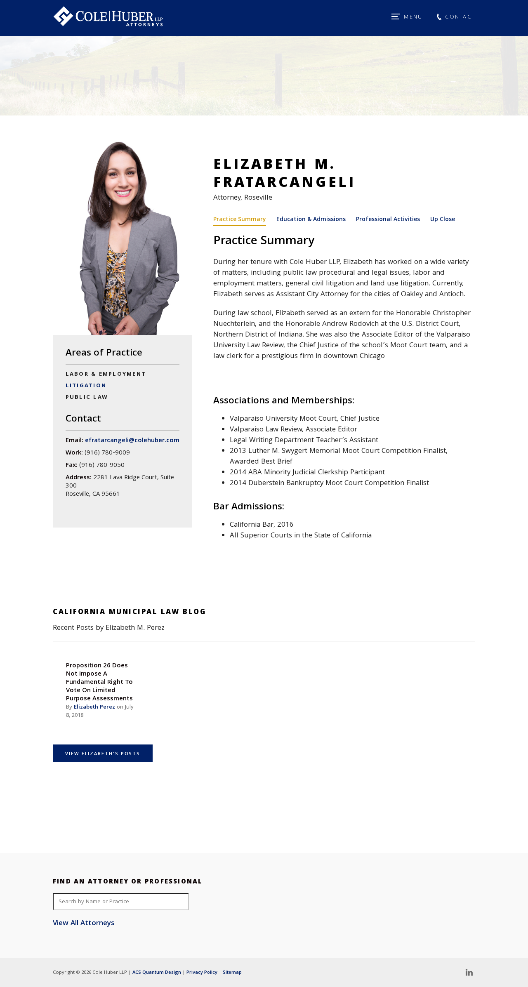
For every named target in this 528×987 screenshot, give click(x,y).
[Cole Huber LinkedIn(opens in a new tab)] (469, 972)
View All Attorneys (84, 924)
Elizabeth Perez (94, 707)
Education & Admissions (311, 220)
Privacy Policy (201, 973)
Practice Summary (239, 220)
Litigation (86, 386)
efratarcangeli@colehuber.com (132, 441)
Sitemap (232, 973)
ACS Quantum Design (156, 973)
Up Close (442, 220)
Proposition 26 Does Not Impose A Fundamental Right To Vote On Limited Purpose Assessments (99, 682)
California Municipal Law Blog (129, 613)
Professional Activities (388, 220)
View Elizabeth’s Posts (102, 754)
